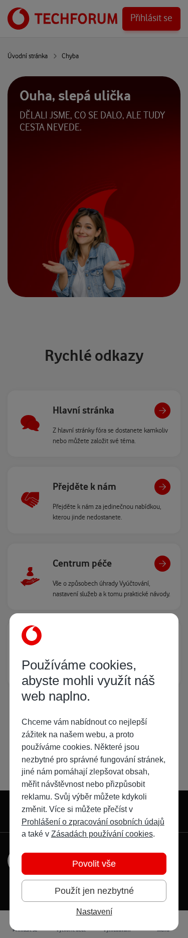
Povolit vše (94, 864)
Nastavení (94, 911)
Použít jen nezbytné (94, 891)
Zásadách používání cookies (102, 834)
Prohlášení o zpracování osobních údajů (93, 822)
